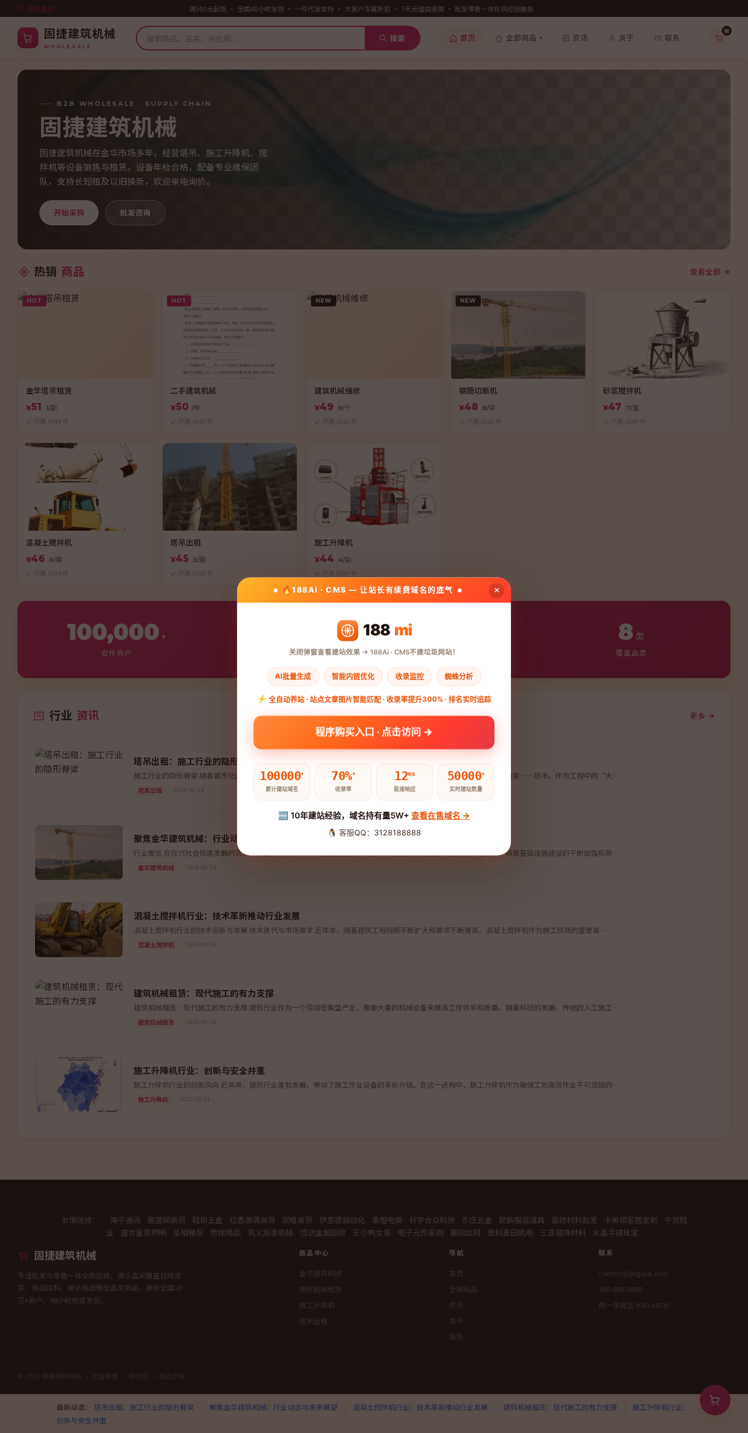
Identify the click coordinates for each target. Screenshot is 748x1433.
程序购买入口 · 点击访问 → (374, 735)
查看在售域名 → (440, 815)
